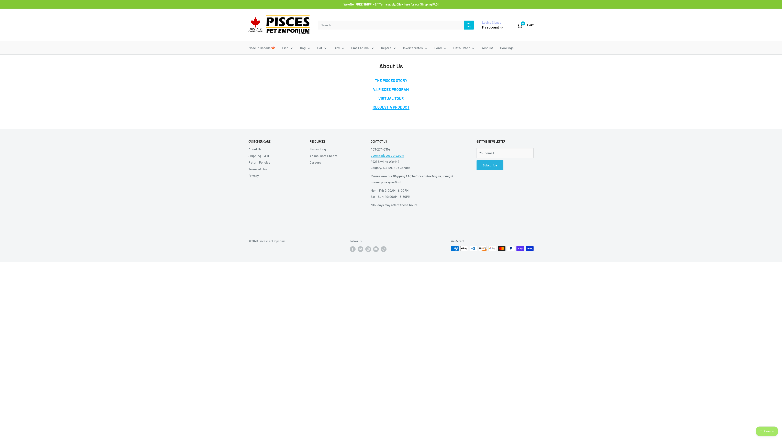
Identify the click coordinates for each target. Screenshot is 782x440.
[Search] (469, 25)
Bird (337, 48)
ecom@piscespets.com (387, 155)
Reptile (386, 48)
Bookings (507, 48)
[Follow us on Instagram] (368, 249)
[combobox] (391, 25)
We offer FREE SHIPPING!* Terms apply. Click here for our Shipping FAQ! (391, 4)
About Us (254, 149)
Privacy (253, 175)
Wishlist (487, 48)
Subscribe (490, 165)
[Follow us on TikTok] (384, 249)
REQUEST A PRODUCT (391, 107)
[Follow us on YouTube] (376, 249)
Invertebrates (413, 48)
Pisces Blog (318, 149)
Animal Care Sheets (323, 156)
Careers (315, 162)
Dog (303, 48)
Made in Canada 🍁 (261, 48)
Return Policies (259, 162)
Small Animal (360, 48)
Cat (319, 48)
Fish (285, 48)
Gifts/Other (461, 48)
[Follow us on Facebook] (353, 249)
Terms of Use (257, 169)
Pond (438, 48)
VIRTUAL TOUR (391, 98)
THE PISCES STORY (391, 80)
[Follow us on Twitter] (360, 249)
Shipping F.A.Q (258, 156)
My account (491, 27)
